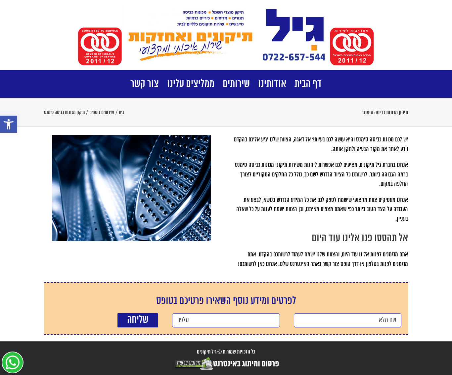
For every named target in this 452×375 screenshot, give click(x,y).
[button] (8, 124)
